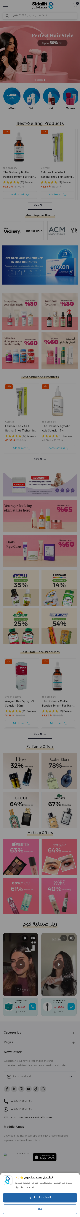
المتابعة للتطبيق (40, 1197)
